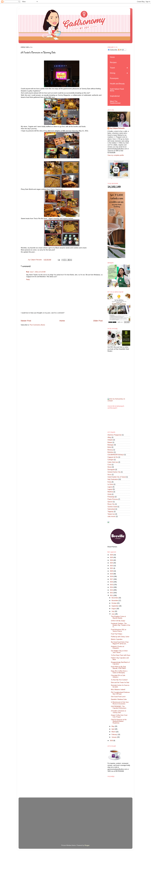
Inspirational (115, 96)
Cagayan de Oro (113, 457)
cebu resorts (112, 516)
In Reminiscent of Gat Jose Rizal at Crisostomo (120, 703)
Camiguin (111, 459)
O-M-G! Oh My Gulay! (118, 621)
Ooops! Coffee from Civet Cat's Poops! (119, 716)
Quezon (110, 502)
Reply (28, 279)
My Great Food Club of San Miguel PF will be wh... (120, 643)
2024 (111, 560)
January (114, 737)
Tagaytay (110, 511)
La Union (110, 484)
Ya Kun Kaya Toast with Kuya (120, 655)
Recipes (113, 62)
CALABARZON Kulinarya (116, 454)
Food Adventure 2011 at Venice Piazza (118, 630)
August (114, 608)
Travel (112, 68)
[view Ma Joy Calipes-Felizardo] (119, 401)
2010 (111, 740)
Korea (109, 482)
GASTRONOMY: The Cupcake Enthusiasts (118, 707)
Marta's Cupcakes (116, 639)
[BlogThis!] (65, 260)
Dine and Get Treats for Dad (120, 682)
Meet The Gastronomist (115, 102)
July (113, 611)
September (115, 606)
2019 (111, 574)
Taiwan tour (111, 514)
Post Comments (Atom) (37, 325)
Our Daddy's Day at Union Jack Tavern (119, 651)
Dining (112, 73)
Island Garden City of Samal (117, 477)
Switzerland (111, 509)
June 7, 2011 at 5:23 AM (37, 272)
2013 (111, 590)
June (113, 614)
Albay (109, 437)
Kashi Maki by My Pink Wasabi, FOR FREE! (118, 667)
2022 (111, 565)
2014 (111, 587)
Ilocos (109, 474)
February (115, 734)
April (113, 729)
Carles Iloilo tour (113, 462)
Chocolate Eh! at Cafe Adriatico (118, 676)
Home (62, 321)
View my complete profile (116, 155)
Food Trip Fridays (116, 634)
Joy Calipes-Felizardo (117, 128)
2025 (111, 557)
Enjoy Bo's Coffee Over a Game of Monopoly (119, 671)
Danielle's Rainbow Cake (119, 699)
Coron (109, 464)
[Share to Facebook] (69, 260)
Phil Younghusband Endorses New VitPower (120, 693)
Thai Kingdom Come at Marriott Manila (118, 617)
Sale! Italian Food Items (117, 90)
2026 (111, 555)
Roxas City (111, 504)
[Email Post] (58, 260)
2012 (111, 593)
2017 (111, 579)
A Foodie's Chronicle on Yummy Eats (118, 711)
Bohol (109, 447)
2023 (111, 563)
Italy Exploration (113, 479)
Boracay (110, 450)
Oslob (109, 494)
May (113, 726)
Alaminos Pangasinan (114, 435)
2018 (111, 576)
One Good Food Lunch (118, 696)
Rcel (27, 272)
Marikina (110, 492)
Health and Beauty (117, 84)
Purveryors (114, 78)
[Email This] (62, 260)
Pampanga (111, 497)
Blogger (87, 845)
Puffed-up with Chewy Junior (120, 636)
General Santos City (114, 472)
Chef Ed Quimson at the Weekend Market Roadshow (118, 721)
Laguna (110, 487)
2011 (111, 595)
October (114, 603)
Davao (110, 467)
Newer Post (26, 321)
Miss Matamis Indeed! (118, 689)
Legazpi (110, 489)
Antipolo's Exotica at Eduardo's (117, 647)
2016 (111, 582)
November (115, 600)
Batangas (111, 445)
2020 (111, 571)
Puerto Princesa (113, 499)
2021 (111, 568)
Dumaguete (111, 469)
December (115, 598)
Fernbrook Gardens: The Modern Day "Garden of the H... (120, 625)
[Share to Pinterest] (71, 260)
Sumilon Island (112, 506)
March (114, 732)
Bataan (110, 442)
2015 (111, 584)
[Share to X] (67, 260)
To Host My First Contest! (119, 680)
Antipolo (110, 440)
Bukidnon (111, 452)
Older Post (98, 321)
